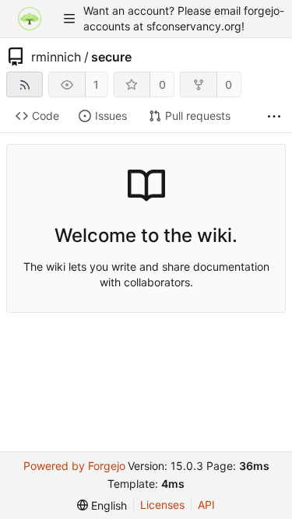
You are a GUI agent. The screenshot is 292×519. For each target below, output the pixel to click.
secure (111, 57)
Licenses (162, 504)
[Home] (29, 19)
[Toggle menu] (69, 19)
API (206, 504)
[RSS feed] (24, 84)
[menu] (102, 505)
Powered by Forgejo (74, 465)
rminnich (56, 57)
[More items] (274, 116)
